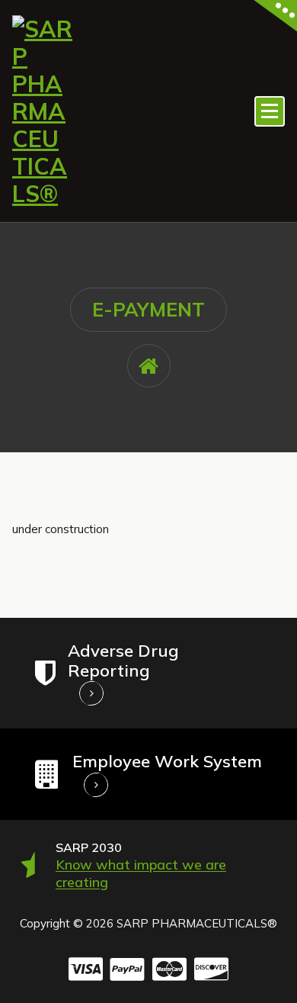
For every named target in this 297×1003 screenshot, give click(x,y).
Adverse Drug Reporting (123, 660)
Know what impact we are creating (141, 873)
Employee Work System (167, 761)
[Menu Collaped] (269, 111)
